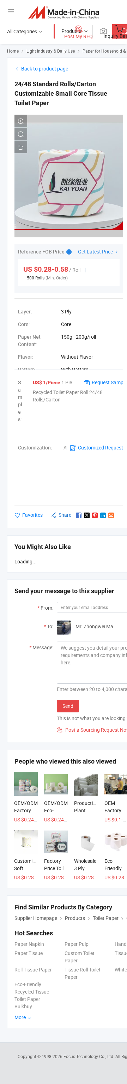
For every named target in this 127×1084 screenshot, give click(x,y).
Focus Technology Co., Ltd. (89, 1056)
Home (13, 51)
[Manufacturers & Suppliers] (63, 12)
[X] (87, 515)
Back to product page (44, 68)
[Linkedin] (103, 515)
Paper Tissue (28, 953)
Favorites (32, 514)
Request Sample (109, 382)
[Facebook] (78, 515)
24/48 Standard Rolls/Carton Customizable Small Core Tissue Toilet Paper (60, 93)
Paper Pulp (77, 944)
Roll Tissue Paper (33, 969)
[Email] (111, 515)
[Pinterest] (95, 515)
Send (67, 706)
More (20, 1017)
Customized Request (100, 447)
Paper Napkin (29, 944)
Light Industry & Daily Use (50, 51)
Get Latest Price (96, 251)
